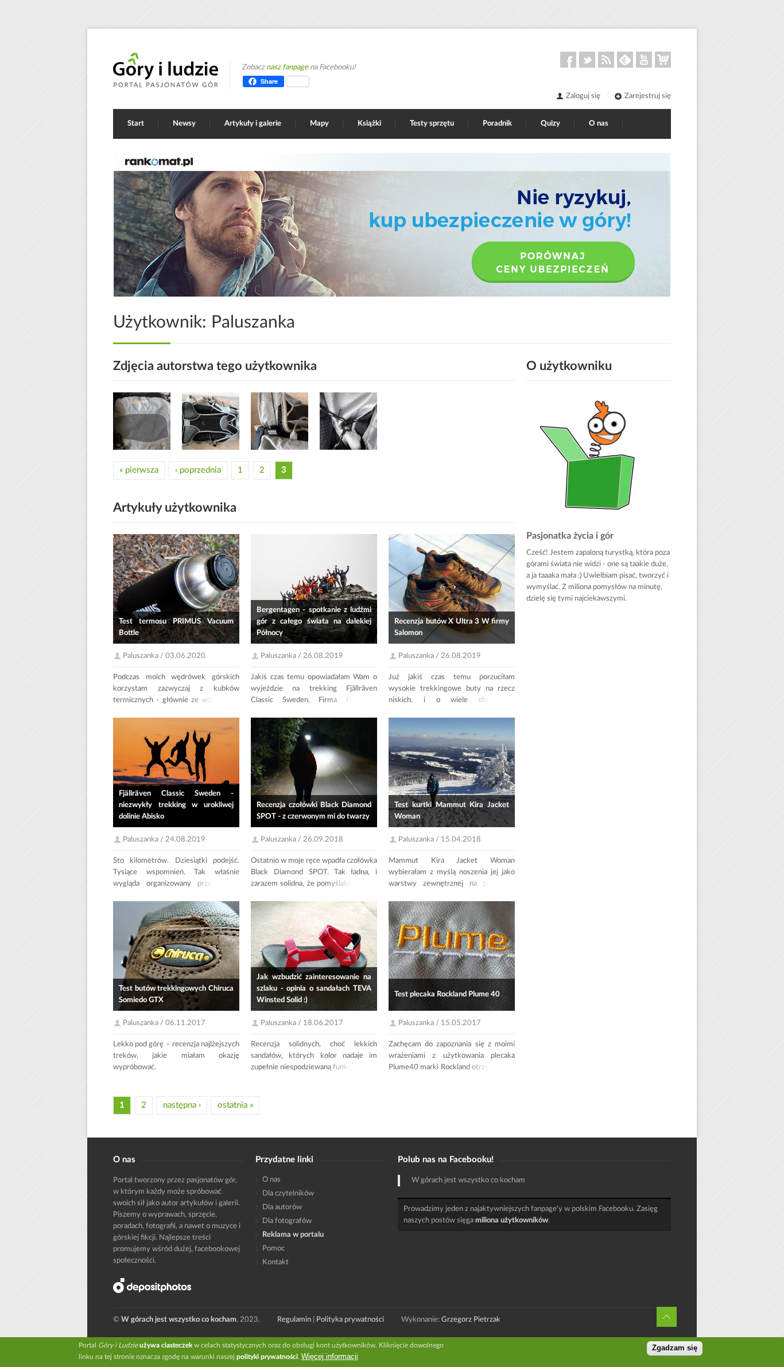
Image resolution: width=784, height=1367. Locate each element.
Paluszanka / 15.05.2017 (439, 1023)
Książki (369, 123)
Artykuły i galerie (252, 123)
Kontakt (275, 1262)
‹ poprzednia (198, 470)
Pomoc (273, 1248)
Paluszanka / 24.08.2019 (164, 839)
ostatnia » (235, 1105)
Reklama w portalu (293, 1235)
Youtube (644, 60)
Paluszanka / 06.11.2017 (164, 1023)
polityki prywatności (267, 1356)
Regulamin (294, 1319)
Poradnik (497, 123)
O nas (598, 123)
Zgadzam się (674, 1348)
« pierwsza (138, 470)
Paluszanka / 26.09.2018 (302, 839)
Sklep (663, 60)
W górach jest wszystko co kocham (468, 1180)
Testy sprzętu (432, 123)
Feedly (625, 60)
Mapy (319, 123)
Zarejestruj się (647, 96)
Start (135, 123)
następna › (182, 1105)
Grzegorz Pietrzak (470, 1319)
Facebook (568, 60)
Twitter (587, 60)
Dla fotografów (287, 1221)
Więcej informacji (329, 1356)
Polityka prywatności (350, 1319)
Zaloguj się (583, 96)
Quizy (550, 123)
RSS (606, 60)
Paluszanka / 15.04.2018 (439, 839)
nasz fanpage (287, 67)
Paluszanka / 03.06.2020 (164, 656)
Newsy (184, 123)
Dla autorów (282, 1207)
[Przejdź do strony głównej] (165, 70)
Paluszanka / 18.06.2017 (302, 1023)
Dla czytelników (288, 1193)
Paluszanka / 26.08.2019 (302, 656)
